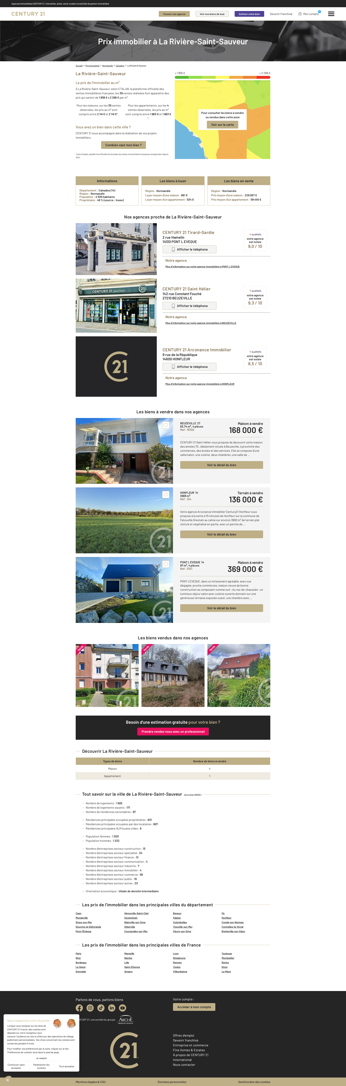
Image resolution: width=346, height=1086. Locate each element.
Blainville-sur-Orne (135, 922)
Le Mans (226, 971)
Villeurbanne (180, 971)
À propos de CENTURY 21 (190, 1055)
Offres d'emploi (183, 1035)
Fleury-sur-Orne (182, 931)
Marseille (129, 953)
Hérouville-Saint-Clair (136, 913)
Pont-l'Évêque (83, 931)
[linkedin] (111, 1008)
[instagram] (90, 1008)
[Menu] (331, 14)
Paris (78, 953)
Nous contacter (184, 1065)
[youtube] (122, 1008)
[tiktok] (101, 1008)
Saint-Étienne (132, 966)
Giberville (129, 926)
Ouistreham (130, 917)
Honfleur (226, 917)
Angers (128, 971)
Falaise (177, 917)
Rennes (177, 962)
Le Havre (81, 966)
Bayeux (177, 913)
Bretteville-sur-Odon (233, 931)
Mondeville (82, 917)
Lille (126, 962)
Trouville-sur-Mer (182, 926)
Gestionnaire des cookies (254, 1081)
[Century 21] (28, 14)
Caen (78, 913)
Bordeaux (81, 962)
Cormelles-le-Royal (232, 926)
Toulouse (227, 953)
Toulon (177, 966)
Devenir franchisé (281, 14)
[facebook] (79, 1008)
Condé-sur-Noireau (233, 922)
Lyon (176, 953)
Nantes (128, 957)
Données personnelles (172, 1081)
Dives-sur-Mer (84, 922)
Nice (78, 957)
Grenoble (81, 971)
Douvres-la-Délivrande (88, 926)
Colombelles (180, 922)
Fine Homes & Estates (189, 1050)
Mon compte (311, 14)
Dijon (225, 966)
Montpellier (228, 957)
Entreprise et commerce (190, 1045)
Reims (225, 962)
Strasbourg (179, 957)
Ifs (223, 913)
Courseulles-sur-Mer (136, 931)
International (182, 1060)
